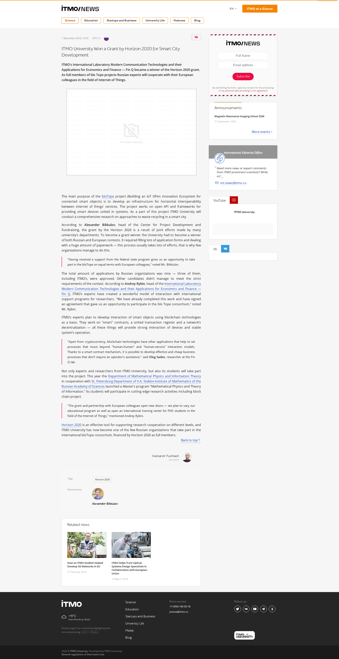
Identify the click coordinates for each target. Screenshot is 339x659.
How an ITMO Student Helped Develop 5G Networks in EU (85, 564)
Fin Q (66, 294)
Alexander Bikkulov (105, 504)
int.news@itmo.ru (233, 183)
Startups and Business (122, 20)
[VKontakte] (196, 37)
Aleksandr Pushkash (165, 456)
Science (70, 20)
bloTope (108, 196)
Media (129, 630)
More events (261, 132)
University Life (155, 20)
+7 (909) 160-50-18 (180, 606)
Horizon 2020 (71, 425)
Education (91, 20)
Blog (197, 20)
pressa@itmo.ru (179, 611)
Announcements (228, 108)
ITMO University (244, 212)
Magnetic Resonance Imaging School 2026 (239, 116)
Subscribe (243, 76)
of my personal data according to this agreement (243, 90)
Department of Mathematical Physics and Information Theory (154, 376)
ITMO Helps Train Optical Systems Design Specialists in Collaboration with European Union (129, 568)
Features (179, 20)
